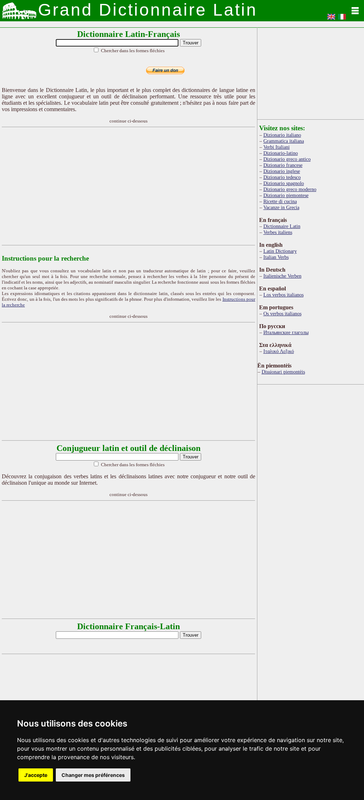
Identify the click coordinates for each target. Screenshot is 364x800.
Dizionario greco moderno (289, 189)
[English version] (331, 19)
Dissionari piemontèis (283, 372)
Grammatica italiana (283, 141)
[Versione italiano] (342, 19)
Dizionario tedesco (282, 177)
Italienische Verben (282, 276)
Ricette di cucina (280, 201)
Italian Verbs (276, 257)
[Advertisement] (140, 186)
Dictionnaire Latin (281, 226)
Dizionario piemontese (286, 195)
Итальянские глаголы (286, 332)
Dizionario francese (283, 165)
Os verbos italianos (282, 313)
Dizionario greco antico (287, 159)
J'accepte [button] (35, 775)
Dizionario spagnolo (283, 183)
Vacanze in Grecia (281, 207)
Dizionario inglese (281, 171)
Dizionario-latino (280, 153)
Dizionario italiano (282, 135)
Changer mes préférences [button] (93, 775)
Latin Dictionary (280, 251)
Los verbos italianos (283, 295)
